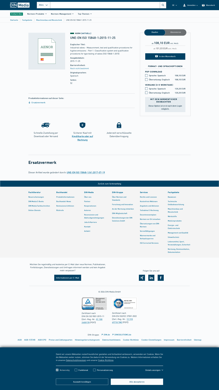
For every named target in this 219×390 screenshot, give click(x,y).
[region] (109, 364)
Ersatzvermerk (38, 102)
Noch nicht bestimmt (79, 68)
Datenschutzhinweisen (76, 360)
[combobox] (108, 5)
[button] (190, 5)
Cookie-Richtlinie (105, 360)
